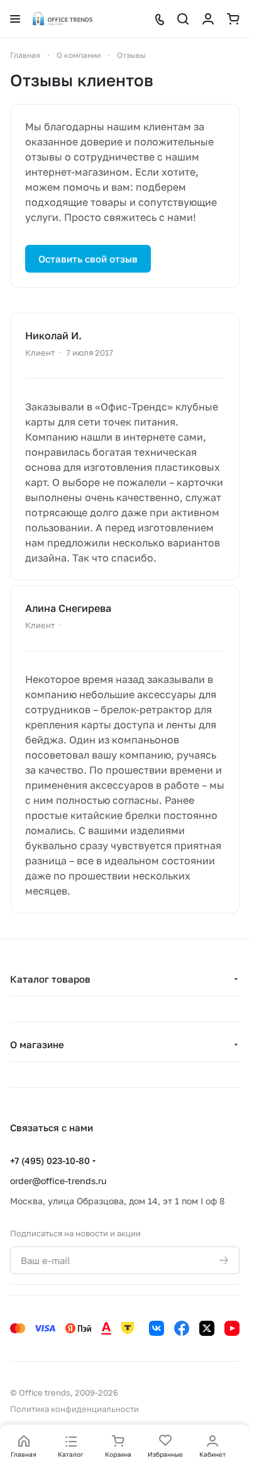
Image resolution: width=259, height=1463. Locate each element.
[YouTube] (232, 1328)
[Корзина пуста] (233, 19)
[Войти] (208, 19)
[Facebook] (181, 1328)
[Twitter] (206, 1328)
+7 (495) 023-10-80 (50, 1160)
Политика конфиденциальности (74, 1409)
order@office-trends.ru (58, 1180)
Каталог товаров (50, 979)
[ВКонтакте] (156, 1328)
